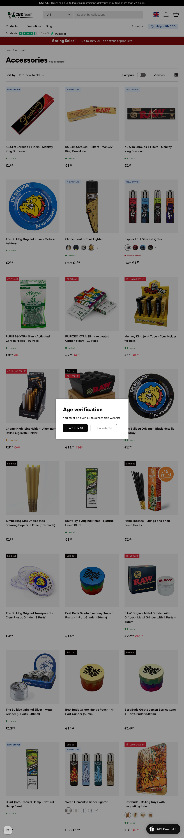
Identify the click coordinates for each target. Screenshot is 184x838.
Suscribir (51, 448)
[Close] (170, 379)
